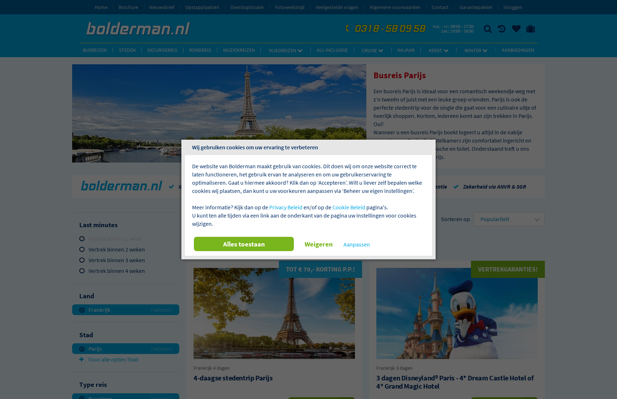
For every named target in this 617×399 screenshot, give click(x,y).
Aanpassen (356, 244)
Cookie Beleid (348, 207)
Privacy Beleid (285, 207)
